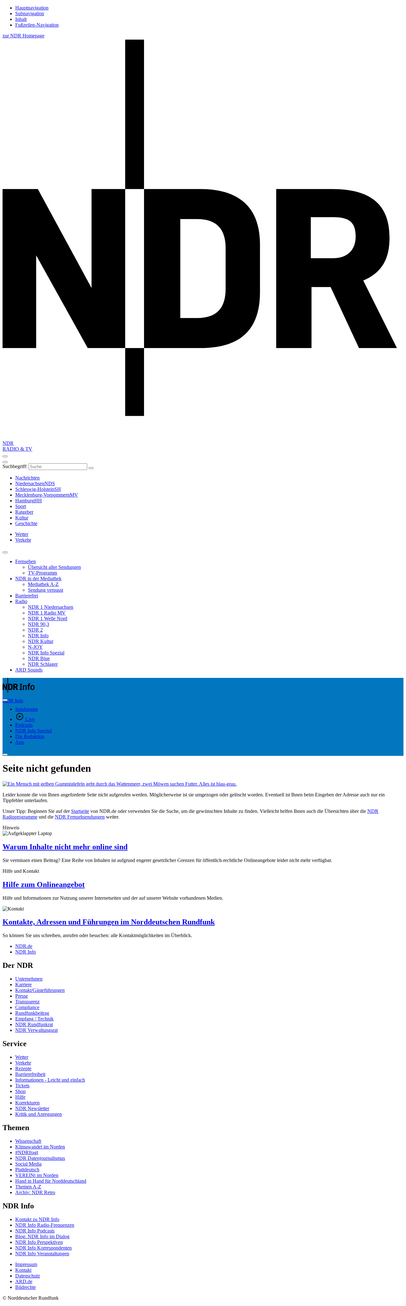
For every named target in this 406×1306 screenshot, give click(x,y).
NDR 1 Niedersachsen (50, 607)
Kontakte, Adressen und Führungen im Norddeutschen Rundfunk (109, 922)
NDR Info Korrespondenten (43, 1248)
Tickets (22, 1085)
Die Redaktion (29, 736)
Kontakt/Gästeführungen (40, 990)
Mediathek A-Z (43, 584)
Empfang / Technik (34, 1018)
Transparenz (27, 1001)
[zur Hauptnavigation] (5, 456)
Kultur (21, 517)
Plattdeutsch (27, 1169)
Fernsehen (25, 561)
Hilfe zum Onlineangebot (44, 884)
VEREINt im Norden (36, 1175)
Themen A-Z (28, 1186)
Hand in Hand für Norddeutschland (50, 1181)
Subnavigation (29, 13)
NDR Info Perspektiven (39, 1242)
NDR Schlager (43, 664)
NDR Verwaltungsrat (36, 1030)
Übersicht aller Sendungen (54, 567)
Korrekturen (27, 1102)
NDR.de (23, 946)
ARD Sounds (29, 669)
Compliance (27, 1007)
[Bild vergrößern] (203, 784)
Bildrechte (25, 1287)
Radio (21, 601)
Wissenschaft (28, 1141)
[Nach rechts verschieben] (5, 700)
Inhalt (21, 19)
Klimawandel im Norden (40, 1146)
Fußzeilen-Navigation (37, 25)
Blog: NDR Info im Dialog (42, 1236)
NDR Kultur (40, 641)
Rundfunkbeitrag (32, 1013)
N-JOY (35, 647)
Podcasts (24, 725)
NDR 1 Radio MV (47, 612)
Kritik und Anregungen (38, 1114)
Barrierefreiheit (30, 1074)
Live (30, 719)
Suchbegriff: (15, 466)
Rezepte (23, 1068)
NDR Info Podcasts (35, 1230)
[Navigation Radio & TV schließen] (5, 552)
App (19, 742)
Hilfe (20, 1097)
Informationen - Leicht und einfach (50, 1080)
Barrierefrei (26, 595)
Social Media (28, 1164)
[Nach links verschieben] (5, 755)
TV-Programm (42, 573)
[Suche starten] (91, 468)
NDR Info (38, 635)
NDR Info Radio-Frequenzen (44, 1225)
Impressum (26, 1264)
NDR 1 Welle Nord (47, 618)
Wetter (21, 1057)
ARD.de (23, 1281)
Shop (20, 1091)
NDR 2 (35, 630)
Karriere (23, 984)
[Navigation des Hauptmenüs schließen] (5, 462)
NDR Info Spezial (46, 652)
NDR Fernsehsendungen (80, 817)
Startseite (80, 811)
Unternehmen (29, 978)
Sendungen (26, 709)
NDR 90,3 (38, 624)
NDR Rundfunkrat (34, 1024)
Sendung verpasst (45, 590)
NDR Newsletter (32, 1108)
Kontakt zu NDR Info (37, 1219)
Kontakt (23, 1270)
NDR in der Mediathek (38, 578)
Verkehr (23, 1062)
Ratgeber (24, 512)
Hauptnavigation (32, 7)
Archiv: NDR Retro (35, 1192)
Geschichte (26, 523)
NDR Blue (39, 658)
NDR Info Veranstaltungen (42, 1253)
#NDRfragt (26, 1152)
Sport (20, 506)
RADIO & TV (17, 449)
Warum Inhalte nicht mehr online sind (65, 847)
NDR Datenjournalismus (40, 1158)
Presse (21, 996)
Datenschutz (27, 1275)
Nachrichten (27, 477)
